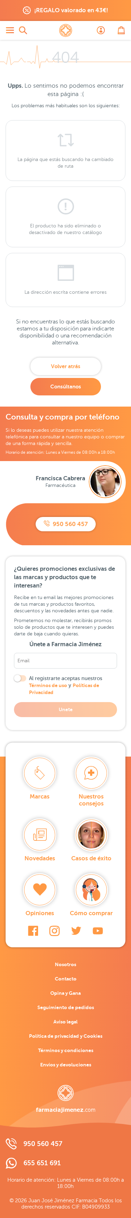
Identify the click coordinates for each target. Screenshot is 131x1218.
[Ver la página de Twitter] (76, 931)
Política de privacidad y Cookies (65, 1036)
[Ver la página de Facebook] (33, 931)
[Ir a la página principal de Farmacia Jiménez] (65, 30)
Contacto (66, 979)
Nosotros (65, 964)
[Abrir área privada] (101, 30)
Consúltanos (65, 386)
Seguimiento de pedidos (65, 1007)
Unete (66, 709)
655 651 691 (42, 1163)
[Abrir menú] (10, 30)
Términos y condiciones (65, 1050)
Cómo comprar (91, 913)
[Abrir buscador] (23, 30)
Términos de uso (48, 685)
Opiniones (40, 913)
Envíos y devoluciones (65, 1064)
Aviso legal (65, 1021)
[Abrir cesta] (121, 30)
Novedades (39, 858)
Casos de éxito (91, 858)
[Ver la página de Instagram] (54, 931)
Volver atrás (65, 366)
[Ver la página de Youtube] (98, 931)
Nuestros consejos (91, 800)
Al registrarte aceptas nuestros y (65, 685)
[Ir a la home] (65, 1099)
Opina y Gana (65, 993)
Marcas (40, 796)
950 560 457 (69, 524)
